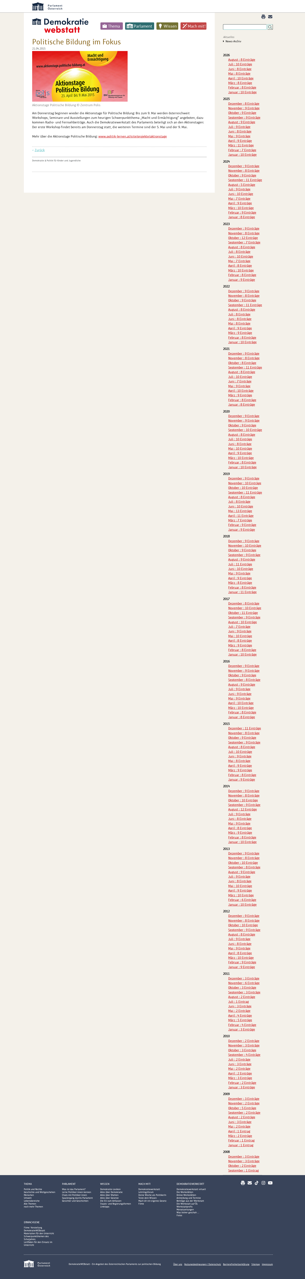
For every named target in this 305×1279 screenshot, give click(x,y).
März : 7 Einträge (240, 520)
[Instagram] (263, 1182)
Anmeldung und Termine (189, 1198)
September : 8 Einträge (244, 680)
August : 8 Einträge (241, 60)
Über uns (177, 1264)
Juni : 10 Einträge (240, 194)
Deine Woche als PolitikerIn (152, 1195)
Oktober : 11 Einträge (243, 613)
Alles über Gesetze (109, 1198)
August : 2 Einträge (241, 997)
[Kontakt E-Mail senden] (270, 16)
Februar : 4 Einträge (242, 1025)
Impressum (267, 1264)
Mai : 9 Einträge (239, 136)
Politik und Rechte (33, 1189)
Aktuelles (228, 37)
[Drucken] (263, 16)
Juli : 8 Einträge (239, 252)
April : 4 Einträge (240, 1015)
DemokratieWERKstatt (190, 1183)
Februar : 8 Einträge (242, 87)
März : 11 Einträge (241, 145)
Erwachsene (32, 1222)
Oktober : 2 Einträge (242, 1166)
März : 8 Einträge (240, 83)
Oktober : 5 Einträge (242, 1108)
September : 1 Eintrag (243, 1170)
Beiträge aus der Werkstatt (190, 1201)
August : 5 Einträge (241, 185)
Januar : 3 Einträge (241, 1029)
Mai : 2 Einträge (239, 1011)
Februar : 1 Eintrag (241, 1140)
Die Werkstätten (185, 1192)
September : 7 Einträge (244, 242)
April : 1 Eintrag (239, 1131)
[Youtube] (270, 1182)
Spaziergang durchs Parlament (77, 1198)
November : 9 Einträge (244, 108)
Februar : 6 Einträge (242, 900)
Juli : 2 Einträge (239, 1059)
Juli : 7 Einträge (239, 627)
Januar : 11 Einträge (242, 592)
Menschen (29, 1195)
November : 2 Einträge (244, 1103)
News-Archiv (233, 41)
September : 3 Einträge (244, 992)
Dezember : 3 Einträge (243, 978)
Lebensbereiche (32, 1201)
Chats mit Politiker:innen (74, 1195)
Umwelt (28, 1198)
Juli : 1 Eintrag (238, 1002)
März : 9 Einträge (240, 333)
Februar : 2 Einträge (242, 1083)
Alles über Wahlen (109, 1195)
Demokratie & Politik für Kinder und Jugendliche (56, 160)
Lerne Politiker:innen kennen (76, 1192)
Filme (141, 1203)
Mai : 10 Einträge (240, 448)
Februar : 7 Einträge (242, 150)
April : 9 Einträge (240, 141)
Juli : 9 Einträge (239, 127)
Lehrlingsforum (146, 1192)
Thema (114, 26)
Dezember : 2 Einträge (243, 1041)
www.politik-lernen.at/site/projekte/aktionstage (132, 136)
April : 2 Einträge (240, 1073)
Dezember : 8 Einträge (243, 104)
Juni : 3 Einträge (239, 1006)
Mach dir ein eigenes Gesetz (152, 1201)
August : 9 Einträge (241, 122)
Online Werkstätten (186, 1195)
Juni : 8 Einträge (239, 69)
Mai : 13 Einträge (240, 511)
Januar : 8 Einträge (241, 217)
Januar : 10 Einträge (242, 92)
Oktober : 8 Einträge (242, 363)
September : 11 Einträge (245, 180)
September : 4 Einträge (244, 1055)
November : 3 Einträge (244, 1045)
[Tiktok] (256, 1182)
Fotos (179, 1215)
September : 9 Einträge (244, 117)
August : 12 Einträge (242, 809)
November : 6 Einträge (244, 983)
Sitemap (255, 1264)
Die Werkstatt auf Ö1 (187, 1203)
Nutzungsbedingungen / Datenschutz (202, 1264)
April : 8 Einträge (240, 266)
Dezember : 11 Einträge (244, 728)
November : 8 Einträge (244, 171)
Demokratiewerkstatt (149, 1189)
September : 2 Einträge (244, 1113)
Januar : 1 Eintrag (240, 1145)
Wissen (170, 26)
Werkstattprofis (185, 1206)
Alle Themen (30, 1203)
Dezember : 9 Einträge (243, 166)
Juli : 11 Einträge (240, 564)
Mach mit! (197, 26)
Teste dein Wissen (147, 1198)
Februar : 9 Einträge (242, 212)
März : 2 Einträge (240, 1136)
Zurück (40, 150)
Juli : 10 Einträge (240, 64)
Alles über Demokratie (111, 1192)
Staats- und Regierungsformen (115, 1203)
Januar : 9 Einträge (241, 280)
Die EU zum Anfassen (110, 1201)
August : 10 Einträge (242, 622)
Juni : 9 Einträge (239, 631)
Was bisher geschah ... (188, 1212)
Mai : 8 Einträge (239, 73)
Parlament (143, 26)
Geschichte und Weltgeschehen (39, 1192)
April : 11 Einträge (241, 516)
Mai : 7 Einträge (239, 199)
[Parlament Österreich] (160, 6)
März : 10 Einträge (241, 208)
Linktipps (104, 1206)
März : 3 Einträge (240, 1078)
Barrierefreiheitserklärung (236, 1264)
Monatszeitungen (185, 1209)
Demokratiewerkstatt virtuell (191, 1189)
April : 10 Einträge (241, 78)
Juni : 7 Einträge (239, 381)
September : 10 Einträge (245, 430)
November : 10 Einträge (244, 483)
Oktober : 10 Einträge (243, 488)
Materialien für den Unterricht (39, 1233)
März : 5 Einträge (240, 1020)
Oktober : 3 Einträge (242, 987)
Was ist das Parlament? (74, 1189)
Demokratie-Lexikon (110, 1189)
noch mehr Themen (33, 1206)
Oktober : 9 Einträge (242, 113)
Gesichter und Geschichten (75, 1201)
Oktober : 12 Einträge (243, 238)
